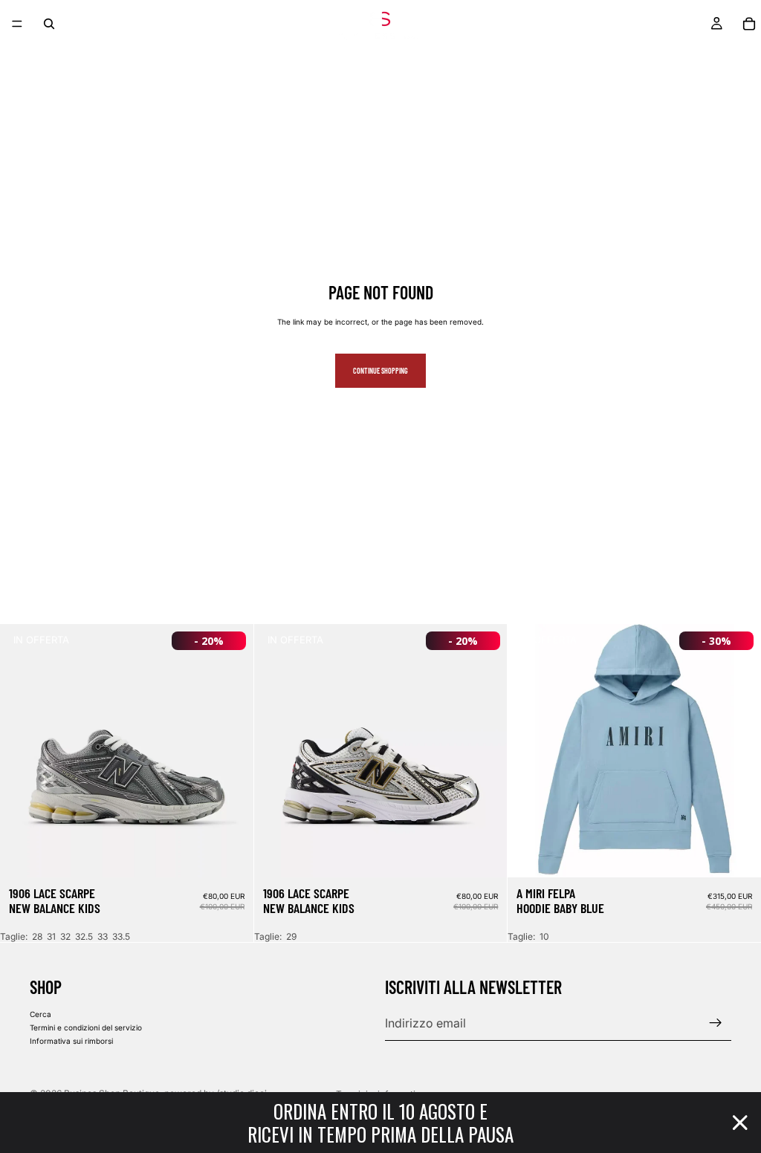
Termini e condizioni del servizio (86, 1027)
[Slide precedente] (22, 751)
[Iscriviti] (715, 1023)
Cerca (40, 1014)
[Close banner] (740, 1122)
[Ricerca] (49, 23)
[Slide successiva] (231, 751)
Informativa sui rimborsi (71, 1040)
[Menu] (17, 24)
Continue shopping (380, 370)
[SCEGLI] (230, 854)
